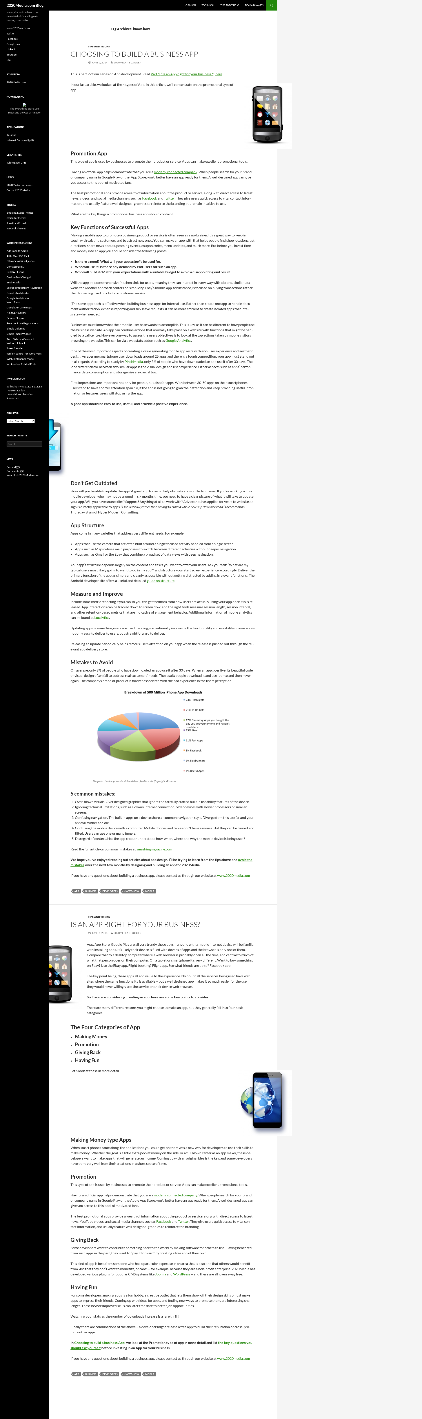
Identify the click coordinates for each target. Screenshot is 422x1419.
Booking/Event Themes (20, 212)
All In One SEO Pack (18, 256)
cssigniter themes (16, 218)
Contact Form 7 (16, 266)
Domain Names (254, 5)
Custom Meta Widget (19, 277)
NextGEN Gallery (16, 312)
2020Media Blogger (127, 62)
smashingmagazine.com (154, 849)
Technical (208, 5)
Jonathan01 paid (16, 223)
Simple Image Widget (19, 333)
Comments (15, 471)
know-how (131, 891)
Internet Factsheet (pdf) (20, 140)
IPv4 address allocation (20, 394)
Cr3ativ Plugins (15, 272)
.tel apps (11, 135)
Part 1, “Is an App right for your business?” (182, 74)
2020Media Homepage (20, 185)
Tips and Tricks (229, 5)
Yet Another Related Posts (21, 364)
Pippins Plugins (15, 318)
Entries (13, 467)
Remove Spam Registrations (22, 323)
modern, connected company (175, 172)
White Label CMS (16, 162)
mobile (149, 891)
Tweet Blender (15, 348)
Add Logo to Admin (18, 250)
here (218, 74)
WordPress (181, 1274)
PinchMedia (134, 361)
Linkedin (11, 49)
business (90, 891)
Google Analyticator (18, 293)
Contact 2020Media (18, 190)
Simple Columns (16, 328)
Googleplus (13, 44)
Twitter (169, 198)
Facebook (149, 198)
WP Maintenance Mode (20, 358)
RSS (9, 59)
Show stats (13, 398)
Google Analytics (178, 340)
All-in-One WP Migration (21, 261)
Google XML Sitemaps (19, 307)
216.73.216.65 (33, 386)
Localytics (101, 617)
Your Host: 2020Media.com (22, 475)
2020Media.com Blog (25, 5)
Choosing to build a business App (134, 53)
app (76, 891)
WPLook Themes (16, 228)
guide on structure (161, 580)
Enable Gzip (13, 282)
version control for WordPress (24, 353)
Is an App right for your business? (135, 924)
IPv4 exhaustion (16, 390)
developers (110, 891)
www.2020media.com (233, 875)
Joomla (160, 1274)
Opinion (191, 5)
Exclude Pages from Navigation (24, 287)
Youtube (11, 54)
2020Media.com (16, 82)
